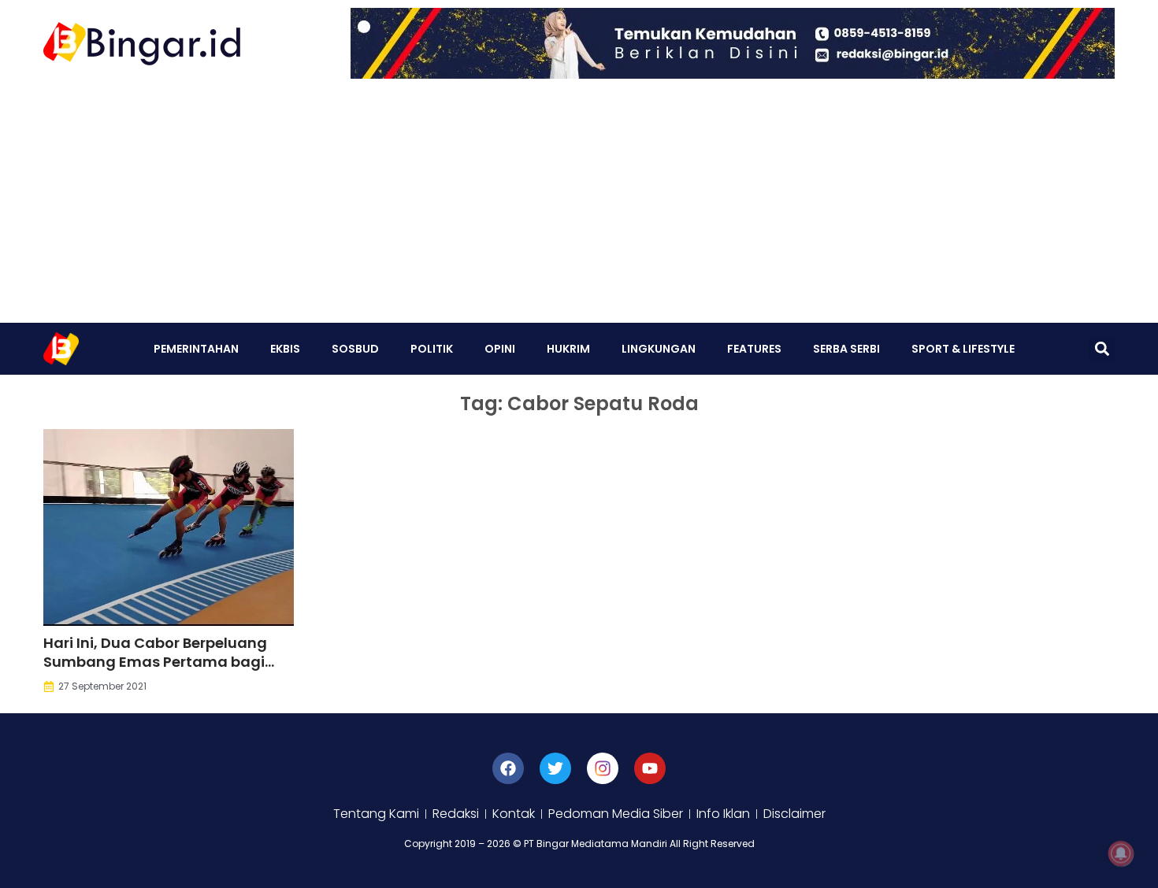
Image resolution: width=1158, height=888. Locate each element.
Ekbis (285, 349)
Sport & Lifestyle (963, 349)
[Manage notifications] (1121, 853)
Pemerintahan (196, 349)
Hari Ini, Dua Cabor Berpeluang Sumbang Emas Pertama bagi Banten (155, 661)
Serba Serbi (846, 349)
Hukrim (568, 349)
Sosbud (355, 349)
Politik (431, 349)
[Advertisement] (579, 204)
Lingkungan (659, 349)
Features (754, 349)
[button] (1102, 349)
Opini (499, 349)
